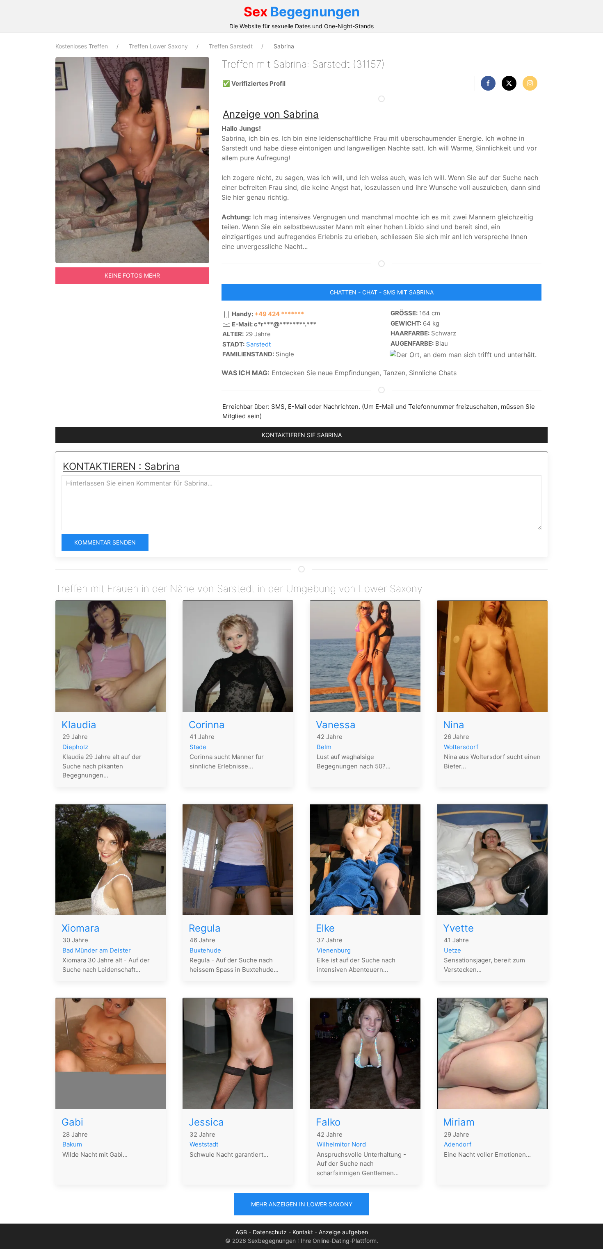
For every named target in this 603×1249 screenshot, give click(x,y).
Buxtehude (205, 950)
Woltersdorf (461, 747)
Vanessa (336, 725)
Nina (453, 725)
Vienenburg (334, 950)
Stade (198, 747)
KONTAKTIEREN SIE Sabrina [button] (302, 434)
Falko (328, 1122)
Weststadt (204, 1144)
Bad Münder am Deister (96, 950)
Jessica (206, 1122)
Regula (205, 928)
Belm (324, 747)
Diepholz (75, 747)
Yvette (458, 928)
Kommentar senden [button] (105, 542)
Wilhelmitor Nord (341, 1144)
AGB (241, 1231)
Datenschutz (270, 1231)
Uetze (452, 950)
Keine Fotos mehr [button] (132, 275)
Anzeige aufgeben (343, 1231)
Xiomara (81, 928)
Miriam (459, 1122)
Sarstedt (258, 344)
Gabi (72, 1122)
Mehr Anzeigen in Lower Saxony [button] (301, 1204)
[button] (488, 83)
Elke (325, 928)
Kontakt (302, 1231)
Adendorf (457, 1144)
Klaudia (79, 725)
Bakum (72, 1144)
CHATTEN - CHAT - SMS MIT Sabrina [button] (382, 292)
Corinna (207, 725)
